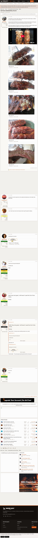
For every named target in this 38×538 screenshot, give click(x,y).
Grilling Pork (13, 435)
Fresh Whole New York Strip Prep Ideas (27, 465)
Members (23, 1)
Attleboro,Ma (5, 305)
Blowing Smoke (10, 3)
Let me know (13, 7)
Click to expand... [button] (22, 340)
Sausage (15, 3)
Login (32, 523)
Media (19, 1)
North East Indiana (4, 27)
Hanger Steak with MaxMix (7, 444)
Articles (14, 1)
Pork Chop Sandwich (7, 434)
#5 (36, 261)
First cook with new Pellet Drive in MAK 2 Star (11, 431)
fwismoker (2, 12)
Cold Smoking (27, 3)
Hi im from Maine (24, 461)
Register (33, 525)
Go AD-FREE (34, 527)
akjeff (34, 431)
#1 (36, 16)
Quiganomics (5, 442)
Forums (10, 1)
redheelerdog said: (12, 344)
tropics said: (11, 322)
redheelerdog (12, 244)
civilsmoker (33, 425)
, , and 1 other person (17, 169)
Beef (13, 442)
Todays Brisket (23, 454)
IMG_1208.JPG (11, 164)
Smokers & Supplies (20, 3)
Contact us (4, 527)
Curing (22, 471)
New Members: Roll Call (4, 3)
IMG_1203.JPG (11, 66)
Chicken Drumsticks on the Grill (8, 421)
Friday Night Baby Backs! (7, 424)
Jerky (30, 3)
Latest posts (22, 452)
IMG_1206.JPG (11, 115)
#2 (36, 195)
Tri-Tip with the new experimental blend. (10, 441)
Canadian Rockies (4, 381)
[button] (16, 1)
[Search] (37, 1)
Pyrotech (4, 435)
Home (4, 523)
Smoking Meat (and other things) (22, 527)
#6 (36, 293)
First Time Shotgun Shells (25, 458)
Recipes (34, 3)
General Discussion (24, 467)
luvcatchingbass (32, 428)
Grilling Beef (11, 445)
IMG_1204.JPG (11, 90)
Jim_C (4, 445)
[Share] (35, 16)
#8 (36, 368)
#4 (36, 234)
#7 (36, 319)
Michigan (6, 219)
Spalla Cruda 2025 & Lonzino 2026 (27, 469)
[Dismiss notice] (36, 5)
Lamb (12, 439)
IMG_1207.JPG (11, 140)
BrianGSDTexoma (32, 422)
